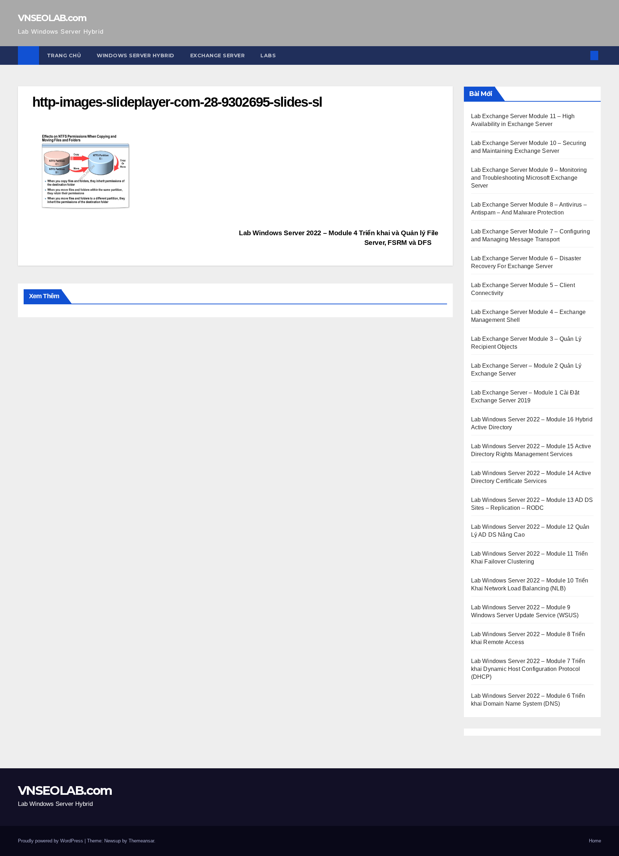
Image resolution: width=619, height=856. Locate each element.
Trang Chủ (64, 55)
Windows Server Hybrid (135, 55)
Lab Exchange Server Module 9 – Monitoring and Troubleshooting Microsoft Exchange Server (529, 178)
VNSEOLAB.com (52, 18)
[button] (582, 55)
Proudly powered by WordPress (51, 840)
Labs (268, 55)
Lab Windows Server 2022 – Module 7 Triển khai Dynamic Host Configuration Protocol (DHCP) (528, 669)
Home (595, 840)
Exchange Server (217, 55)
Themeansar (141, 840)
